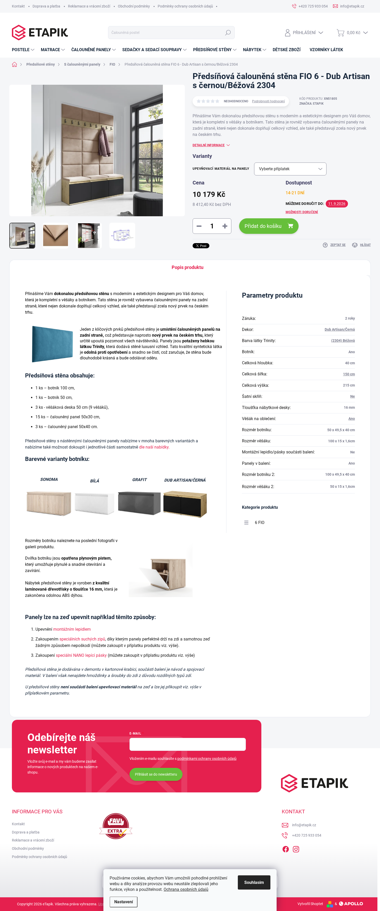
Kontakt (18, 6)
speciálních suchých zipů (82, 639)
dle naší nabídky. (154, 447)
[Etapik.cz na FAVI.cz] (115, 826)
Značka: (311, 103)
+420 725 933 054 (306, 835)
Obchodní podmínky (134, 6)
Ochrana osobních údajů (186, 889)
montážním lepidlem (72, 629)
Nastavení (123, 901)
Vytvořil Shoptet (310, 904)
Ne (352, 396)
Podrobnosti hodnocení (268, 101)
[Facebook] (286, 848)
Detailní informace (209, 145)
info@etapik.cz (304, 825)
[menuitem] (24, 50)
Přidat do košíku (263, 226)
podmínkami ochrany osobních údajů (207, 758)
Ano (351, 418)
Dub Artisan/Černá (340, 329)
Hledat (228, 32)
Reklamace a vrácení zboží (89, 6)
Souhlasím (254, 882)
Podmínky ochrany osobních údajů (185, 6)
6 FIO (259, 522)
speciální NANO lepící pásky (81, 655)
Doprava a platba (46, 6)
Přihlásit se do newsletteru (156, 774)
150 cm (349, 374)
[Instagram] (296, 848)
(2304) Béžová (343, 340)
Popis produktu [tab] (187, 267)
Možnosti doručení (302, 212)
